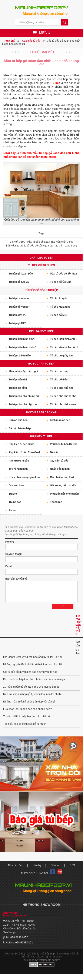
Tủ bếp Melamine (60, 306)
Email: (9, 566)
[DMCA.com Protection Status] (41, 964)
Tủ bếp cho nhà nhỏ (61, 387)
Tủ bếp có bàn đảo (20, 355)
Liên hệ (37, 865)
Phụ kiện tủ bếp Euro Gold (24, 452)
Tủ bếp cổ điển (58, 379)
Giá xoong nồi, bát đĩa (63, 485)
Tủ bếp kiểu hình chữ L (63, 339)
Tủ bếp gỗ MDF (59, 315)
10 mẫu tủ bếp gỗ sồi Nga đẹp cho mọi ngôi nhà (31, 686)
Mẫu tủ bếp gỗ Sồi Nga (63, 273)
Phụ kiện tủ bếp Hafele (63, 444)
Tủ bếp (55, 82)
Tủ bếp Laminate (19, 298)
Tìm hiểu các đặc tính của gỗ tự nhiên (24, 723)
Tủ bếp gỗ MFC (18, 323)
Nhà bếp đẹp (15, 865)
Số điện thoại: (13, 554)
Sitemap (55, 865)
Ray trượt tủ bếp (19, 460)
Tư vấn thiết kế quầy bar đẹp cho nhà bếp (27, 716)
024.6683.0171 (24, 942)
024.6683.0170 (19, 937)
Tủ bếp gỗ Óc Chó (60, 281)
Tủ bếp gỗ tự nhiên (41, 265)
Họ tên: (9, 541)
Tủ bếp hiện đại (18, 379)
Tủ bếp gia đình (18, 387)
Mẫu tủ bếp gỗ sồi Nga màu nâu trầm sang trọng (41, 245)
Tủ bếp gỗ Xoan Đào (21, 273)
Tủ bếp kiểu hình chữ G (22, 347)
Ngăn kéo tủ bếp (60, 468)
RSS (72, 865)
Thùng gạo (15, 502)
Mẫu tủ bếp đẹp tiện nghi (23, 371)
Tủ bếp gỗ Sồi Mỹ (19, 281)
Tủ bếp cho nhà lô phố (63, 396)
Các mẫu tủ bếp (31, 40)
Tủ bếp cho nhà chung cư (24, 396)
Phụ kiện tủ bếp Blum (21, 444)
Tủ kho (13, 493)
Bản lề (54, 452)
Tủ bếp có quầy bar (61, 355)
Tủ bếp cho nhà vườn (63, 404)
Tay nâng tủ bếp (18, 468)
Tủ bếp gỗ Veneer (19, 306)
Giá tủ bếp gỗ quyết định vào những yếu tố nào (30, 671)
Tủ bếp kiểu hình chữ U (64, 347)
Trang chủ (9, 40)
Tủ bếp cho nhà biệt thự (23, 404)
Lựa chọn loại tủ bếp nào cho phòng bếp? (27, 709)
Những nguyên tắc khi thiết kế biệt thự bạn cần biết (32, 664)
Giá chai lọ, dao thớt (62, 477)
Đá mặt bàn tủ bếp (20, 428)
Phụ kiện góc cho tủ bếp (64, 493)
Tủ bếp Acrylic (58, 298)
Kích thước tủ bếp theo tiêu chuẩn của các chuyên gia (34, 679)
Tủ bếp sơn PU (18, 315)
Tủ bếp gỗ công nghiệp (41, 290)
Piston (12, 510)
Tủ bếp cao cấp (59, 371)
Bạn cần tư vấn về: (16, 578)
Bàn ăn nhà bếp (18, 420)
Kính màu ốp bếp (60, 420)
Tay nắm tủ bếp (59, 460)
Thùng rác (56, 502)
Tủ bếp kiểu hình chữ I (22, 339)
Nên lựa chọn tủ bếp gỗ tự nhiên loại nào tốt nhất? (32, 694)
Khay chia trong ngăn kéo (24, 477)
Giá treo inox (16, 485)
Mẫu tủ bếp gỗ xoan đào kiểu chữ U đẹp (41, 241)
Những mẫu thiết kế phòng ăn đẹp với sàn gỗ (29, 701)
